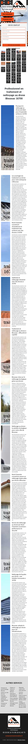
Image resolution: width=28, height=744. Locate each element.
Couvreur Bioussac (21, 693)
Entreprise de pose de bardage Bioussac (4, 689)
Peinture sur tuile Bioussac (4, 693)
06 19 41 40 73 (19, 732)
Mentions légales (21, 739)
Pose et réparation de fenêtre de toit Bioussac (14, 700)
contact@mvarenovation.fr (14, 736)
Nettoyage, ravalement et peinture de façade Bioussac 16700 (4, 698)
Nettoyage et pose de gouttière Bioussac (14, 704)
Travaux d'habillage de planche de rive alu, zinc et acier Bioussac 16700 (22, 704)
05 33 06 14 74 (8, 732)
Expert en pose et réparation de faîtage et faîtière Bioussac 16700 (23, 697)
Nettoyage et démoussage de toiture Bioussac (13, 695)
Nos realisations (7, 14)
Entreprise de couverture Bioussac (4, 705)
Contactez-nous (7, 19)
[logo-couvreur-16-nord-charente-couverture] (14, 721)
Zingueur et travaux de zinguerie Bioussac (12, 689)
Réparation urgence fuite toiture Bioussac (22, 689)
